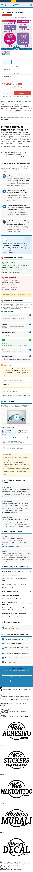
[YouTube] (6, 868)
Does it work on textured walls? (11, 575)
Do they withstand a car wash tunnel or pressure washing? (13, 608)
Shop (1, 702)
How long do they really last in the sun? (13, 599)
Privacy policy (15, 711)
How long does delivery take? (10, 595)
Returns (22, 703)
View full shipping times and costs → (12, 546)
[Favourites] (24, 4)
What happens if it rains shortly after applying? (13, 603)
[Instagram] (1, 868)
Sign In (17, 681)
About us (2, 707)
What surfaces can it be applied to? (12, 571)
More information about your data (7, 684)
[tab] (3, 53)
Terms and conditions (5, 711)
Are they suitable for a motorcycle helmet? (14, 617)
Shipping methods (5, 703)
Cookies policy (4, 712)
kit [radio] (7, 62)
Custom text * (16, 66)
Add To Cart (22, 93)
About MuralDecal (4, 708)
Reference (16, 73)
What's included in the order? (10, 591)
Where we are (20, 708)
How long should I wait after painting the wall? (14, 579)
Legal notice (22, 711)
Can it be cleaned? (7, 588)
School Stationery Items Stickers (15, 9)
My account (15, 716)
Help (19, 716)
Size (16, 59)
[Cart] (30, 4)
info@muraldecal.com (5, 716)
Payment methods (14, 703)
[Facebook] (3, 868)
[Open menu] (3, 5)
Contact (2, 715)
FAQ (25, 703)
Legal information (5, 710)
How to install (3, 704)
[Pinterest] (5, 868)
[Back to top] (1, 871)
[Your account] (27, 4)
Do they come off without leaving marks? (14, 613)
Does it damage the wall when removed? (14, 584)
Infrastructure (13, 708)
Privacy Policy (20, 676)
